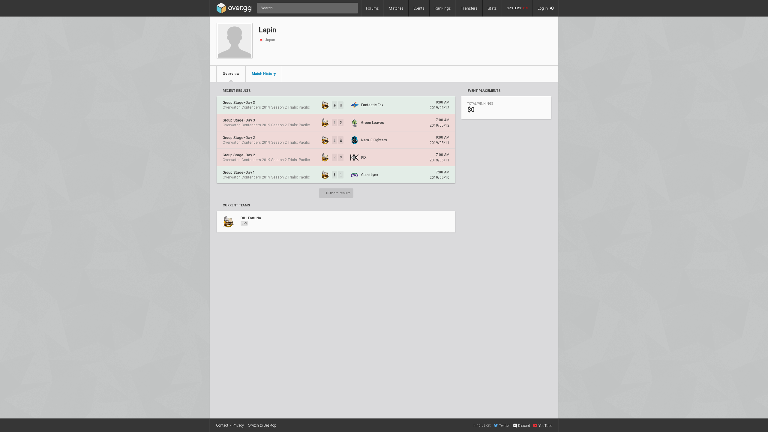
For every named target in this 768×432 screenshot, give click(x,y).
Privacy (238, 425)
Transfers (469, 8)
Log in (543, 8)
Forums (372, 8)
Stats (492, 8)
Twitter (504, 426)
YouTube (545, 426)
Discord (524, 426)
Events (418, 8)
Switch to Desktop (262, 425)
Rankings (442, 8)
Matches (396, 8)
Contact (222, 425)
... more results (336, 193)
